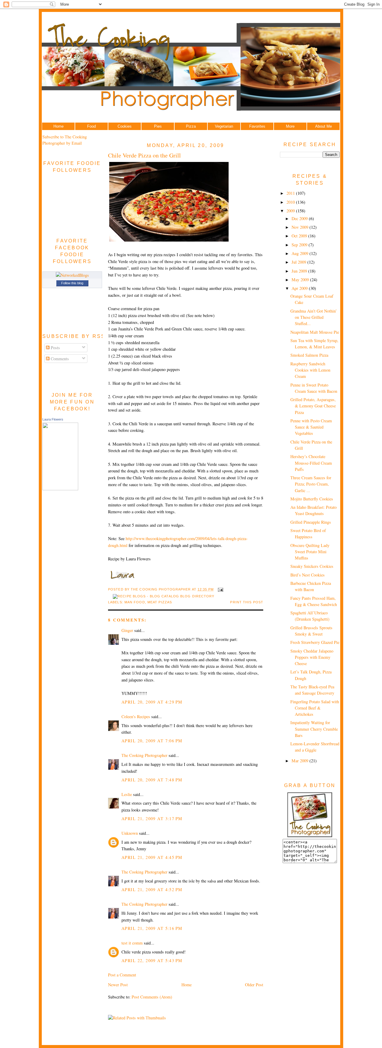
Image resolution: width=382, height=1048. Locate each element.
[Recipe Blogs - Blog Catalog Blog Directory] (163, 596)
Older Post (254, 984)
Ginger (127, 630)
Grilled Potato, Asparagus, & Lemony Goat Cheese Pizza (313, 406)
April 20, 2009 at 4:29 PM (151, 702)
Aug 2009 (300, 253)
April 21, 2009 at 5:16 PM (151, 928)
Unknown (129, 833)
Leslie (126, 794)
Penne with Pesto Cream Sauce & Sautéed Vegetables (311, 427)
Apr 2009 (300, 288)
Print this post (246, 602)
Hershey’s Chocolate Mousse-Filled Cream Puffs (311, 463)
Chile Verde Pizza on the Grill (144, 155)
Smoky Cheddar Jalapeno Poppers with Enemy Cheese (311, 657)
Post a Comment (122, 975)
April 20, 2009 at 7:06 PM (151, 741)
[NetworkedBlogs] (72, 275)
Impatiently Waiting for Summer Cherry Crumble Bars (314, 729)
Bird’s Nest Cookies (307, 575)
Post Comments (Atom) (152, 997)
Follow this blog (72, 283)
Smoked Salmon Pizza (309, 355)
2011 (291, 193)
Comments (59, 358)
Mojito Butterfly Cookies (311, 499)
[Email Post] (219, 589)
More (290, 126)
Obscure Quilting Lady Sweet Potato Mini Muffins (309, 551)
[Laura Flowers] (60, 488)
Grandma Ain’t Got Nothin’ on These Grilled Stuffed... (313, 317)
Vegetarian (224, 126)
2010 (291, 202)
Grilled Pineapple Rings (310, 522)
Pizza (191, 126)
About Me (323, 126)
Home (58, 126)
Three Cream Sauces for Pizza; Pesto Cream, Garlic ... (310, 484)
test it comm (132, 943)
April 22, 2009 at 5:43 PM (151, 960)
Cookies (125, 126)
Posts (55, 347)
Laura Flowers (52, 419)
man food (134, 602)
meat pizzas (159, 602)
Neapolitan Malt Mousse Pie (314, 332)
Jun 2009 (300, 271)
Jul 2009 (299, 262)
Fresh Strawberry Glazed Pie (314, 642)
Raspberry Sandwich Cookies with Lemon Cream (310, 370)
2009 (291, 211)
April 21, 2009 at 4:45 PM (151, 857)
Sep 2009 (300, 245)
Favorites (257, 126)
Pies (158, 126)
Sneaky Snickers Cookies (311, 566)
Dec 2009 (300, 218)
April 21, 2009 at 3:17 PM (151, 818)
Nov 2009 (300, 227)
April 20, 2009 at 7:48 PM (151, 780)
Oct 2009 (300, 236)
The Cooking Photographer (144, 755)
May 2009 (301, 279)
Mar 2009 (300, 760)
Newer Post (118, 984)
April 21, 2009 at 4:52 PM (151, 889)
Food (91, 126)
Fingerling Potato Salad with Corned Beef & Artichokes (314, 708)
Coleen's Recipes (135, 716)
